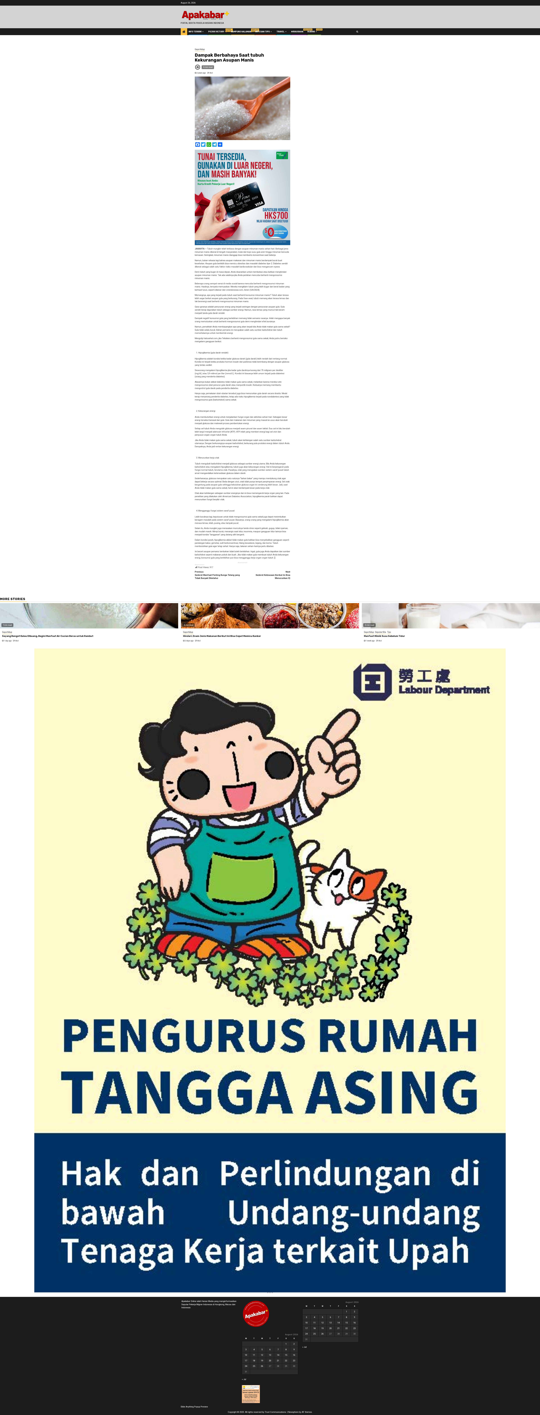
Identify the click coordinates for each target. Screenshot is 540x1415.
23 (294, 1360)
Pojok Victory (217, 31)
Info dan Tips (262, 31)
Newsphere (293, 1412)
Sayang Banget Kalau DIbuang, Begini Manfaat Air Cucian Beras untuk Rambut (47, 636)
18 (254, 1360)
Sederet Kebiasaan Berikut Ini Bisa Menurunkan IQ (273, 575)
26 (262, 1366)
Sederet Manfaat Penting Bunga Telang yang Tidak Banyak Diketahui (217, 575)
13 (270, 1355)
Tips (389, 632)
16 (294, 1355)
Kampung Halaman (241, 31)
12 (262, 1355)
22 (286, 1360)
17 (246, 1360)
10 (246, 1355)
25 (254, 1366)
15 (286, 1355)
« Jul (244, 1379)
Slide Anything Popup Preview (194, 1406)
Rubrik (312, 31)
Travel (280, 31)
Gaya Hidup (200, 49)
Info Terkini (195, 31)
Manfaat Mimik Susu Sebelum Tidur (384, 636)
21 (278, 1360)
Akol (211, 73)
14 (278, 1355)
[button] (268, 1292)
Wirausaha (297, 31)
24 (246, 1366)
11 (254, 1355)
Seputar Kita (380, 632)
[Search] (357, 31)
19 (262, 1360)
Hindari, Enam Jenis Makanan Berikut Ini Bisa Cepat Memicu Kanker (222, 636)
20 (270, 1360)
